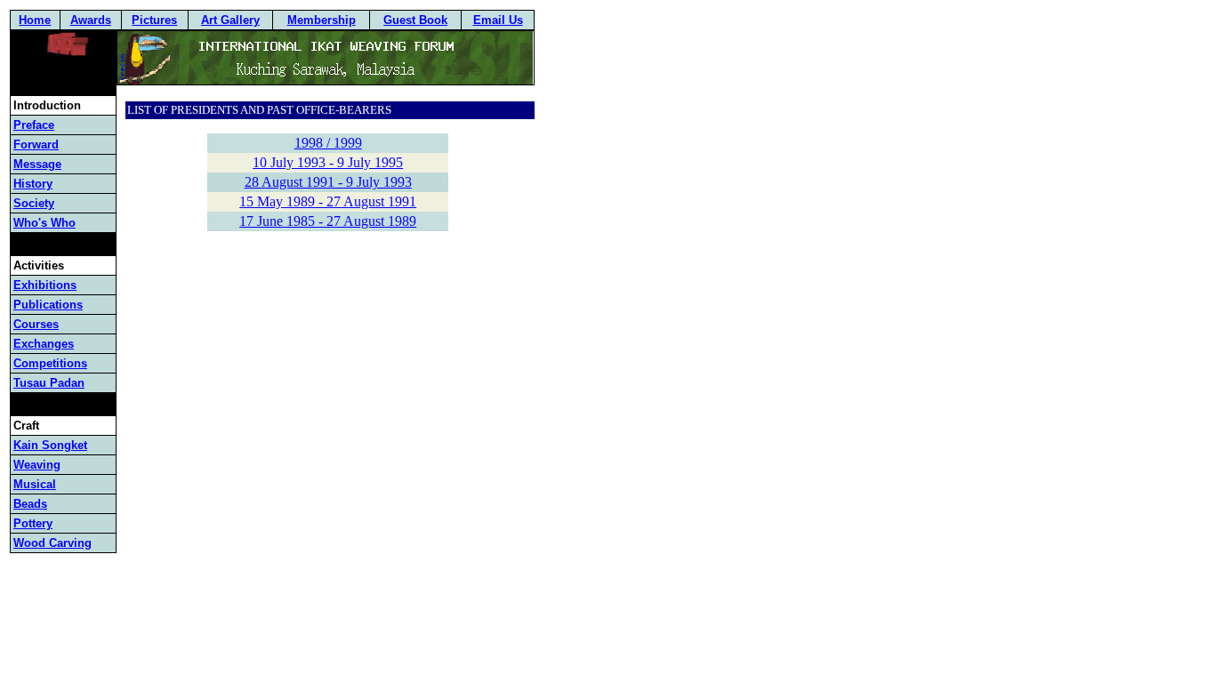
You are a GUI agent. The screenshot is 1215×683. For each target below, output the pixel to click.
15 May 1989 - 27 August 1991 (327, 201)
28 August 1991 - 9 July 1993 (328, 181)
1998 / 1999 (328, 142)
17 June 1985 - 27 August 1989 (327, 221)
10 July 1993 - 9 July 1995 (328, 162)
